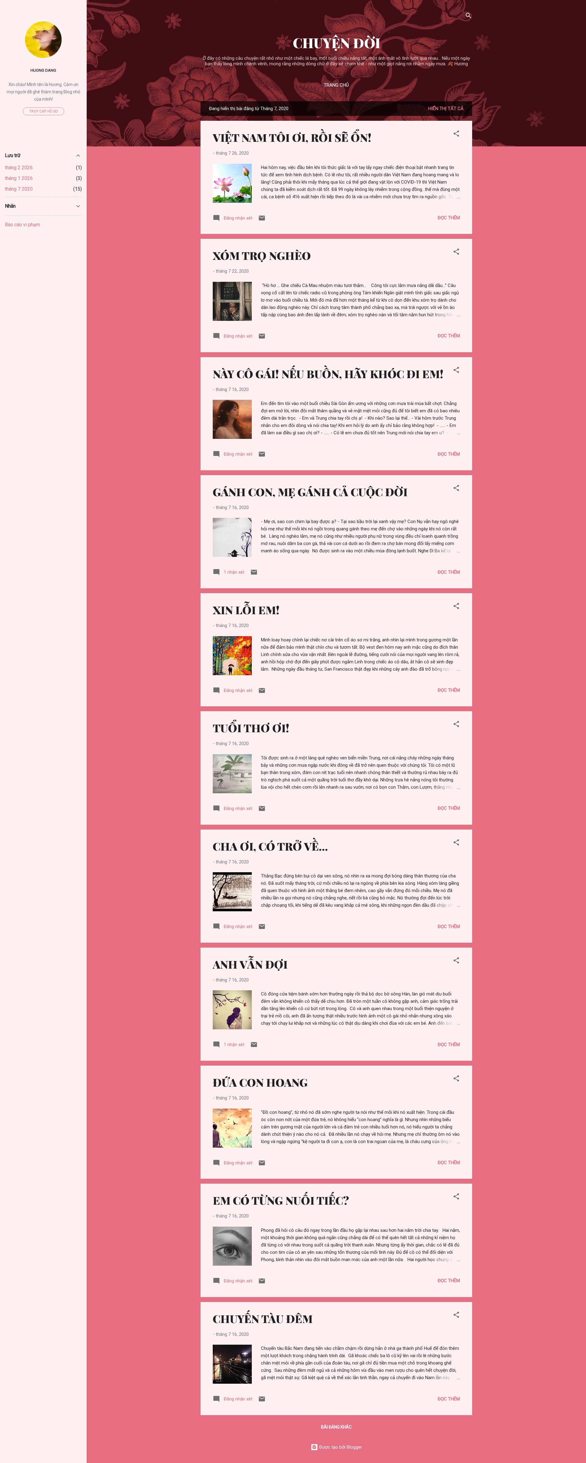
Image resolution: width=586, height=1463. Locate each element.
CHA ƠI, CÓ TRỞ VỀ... (270, 846)
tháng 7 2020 (19, 189)
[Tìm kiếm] (468, 16)
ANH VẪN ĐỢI (250, 964)
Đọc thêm (449, 218)
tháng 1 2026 (19, 178)
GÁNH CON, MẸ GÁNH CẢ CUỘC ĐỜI (310, 491)
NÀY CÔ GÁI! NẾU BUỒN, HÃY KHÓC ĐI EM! (328, 373)
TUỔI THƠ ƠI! (251, 727)
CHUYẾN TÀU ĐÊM (263, 1318)
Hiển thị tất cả (446, 108)
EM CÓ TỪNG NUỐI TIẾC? (281, 1200)
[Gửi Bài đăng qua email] (262, 220)
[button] (456, 134)
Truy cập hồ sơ (43, 111)
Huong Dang (43, 70)
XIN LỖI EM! (246, 609)
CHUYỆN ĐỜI (336, 43)
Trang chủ (336, 85)
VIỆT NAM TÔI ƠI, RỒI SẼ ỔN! (292, 137)
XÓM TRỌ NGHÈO (262, 255)
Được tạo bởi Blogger (340, 1447)
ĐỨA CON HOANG (260, 1082)
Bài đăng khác (336, 1427)
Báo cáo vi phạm (22, 225)
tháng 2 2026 (19, 167)
